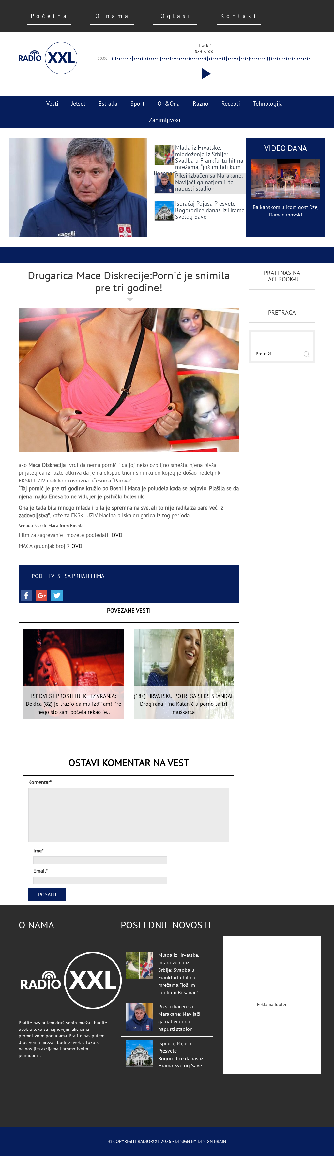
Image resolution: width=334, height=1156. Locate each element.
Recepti (230, 103)
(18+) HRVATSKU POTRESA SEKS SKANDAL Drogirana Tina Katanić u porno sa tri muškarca (184, 704)
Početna (50, 16)
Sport (137, 103)
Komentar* (40, 782)
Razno (200, 103)
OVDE (118, 535)
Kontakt (239, 16)
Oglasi (176, 16)
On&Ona (169, 103)
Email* (40, 871)
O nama (112, 16)
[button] (205, 73)
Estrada (108, 103)
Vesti (52, 103)
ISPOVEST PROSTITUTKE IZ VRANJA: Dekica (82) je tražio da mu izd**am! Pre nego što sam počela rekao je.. (73, 704)
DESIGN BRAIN (212, 1141)
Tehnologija (268, 103)
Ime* (38, 851)
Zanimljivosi (164, 120)
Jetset (78, 103)
